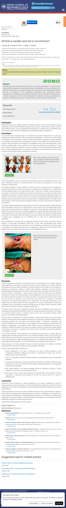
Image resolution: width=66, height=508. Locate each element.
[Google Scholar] (11, 415)
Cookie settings (33, 503)
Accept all (59, 503)
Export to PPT (9, 175)
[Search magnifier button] (53, 7)
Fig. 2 (33, 223)
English (5, 29)
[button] (63, 10)
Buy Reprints (33, 22)
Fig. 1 (55, 145)
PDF (59, 22)
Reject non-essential (47, 503)
